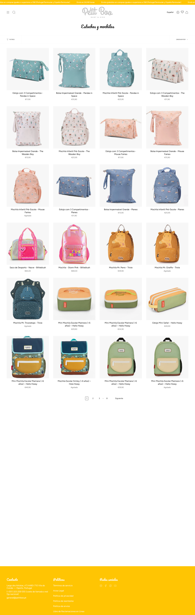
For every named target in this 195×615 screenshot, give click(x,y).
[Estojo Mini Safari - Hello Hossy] (167, 299)
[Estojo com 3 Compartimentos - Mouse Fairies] (121, 127)
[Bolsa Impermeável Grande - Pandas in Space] (74, 69)
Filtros (11, 39)
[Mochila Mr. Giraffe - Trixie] (167, 244)
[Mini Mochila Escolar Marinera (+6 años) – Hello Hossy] (74, 299)
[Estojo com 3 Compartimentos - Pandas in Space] (28, 69)
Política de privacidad (63, 596)
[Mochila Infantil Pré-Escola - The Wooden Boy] (74, 127)
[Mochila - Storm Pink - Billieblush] (74, 244)
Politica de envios (61, 606)
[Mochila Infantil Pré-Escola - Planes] (167, 185)
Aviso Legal (58, 590)
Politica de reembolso (63, 601)
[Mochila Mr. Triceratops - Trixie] (28, 299)
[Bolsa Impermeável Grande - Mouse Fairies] (167, 127)
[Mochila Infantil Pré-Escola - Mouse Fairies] (28, 185)
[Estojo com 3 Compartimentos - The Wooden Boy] (167, 69)
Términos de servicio (63, 585)
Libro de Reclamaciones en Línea (68, 611)
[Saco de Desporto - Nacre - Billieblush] (28, 244)
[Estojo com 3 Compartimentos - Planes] (74, 185)
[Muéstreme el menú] (8, 12)
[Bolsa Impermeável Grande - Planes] (121, 185)
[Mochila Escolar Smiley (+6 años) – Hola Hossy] (74, 357)
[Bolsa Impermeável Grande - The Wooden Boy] (28, 127)
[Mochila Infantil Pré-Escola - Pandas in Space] (121, 69)
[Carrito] (187, 12)
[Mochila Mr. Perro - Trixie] (121, 244)
